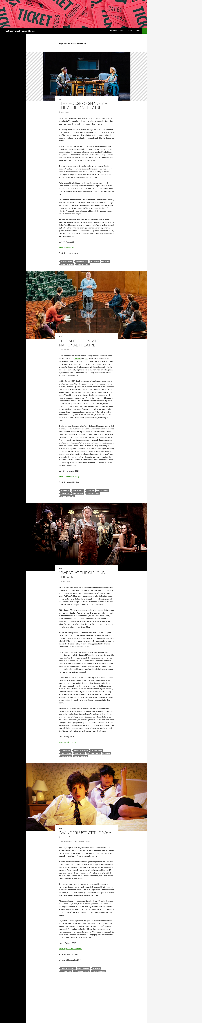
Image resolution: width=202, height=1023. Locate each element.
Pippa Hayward (66, 971)
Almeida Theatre (66, 261)
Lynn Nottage (79, 753)
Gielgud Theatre (96, 750)
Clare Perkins (65, 750)
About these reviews (116, 30)
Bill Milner (90, 490)
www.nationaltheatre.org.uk (70, 476)
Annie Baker (65, 490)
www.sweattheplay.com (68, 742)
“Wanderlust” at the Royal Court (86, 834)
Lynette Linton (66, 753)
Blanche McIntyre (67, 264)
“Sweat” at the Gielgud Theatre (82, 574)
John (86, 358)
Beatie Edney (94, 261)
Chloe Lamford (102, 490)
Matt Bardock (78, 493)
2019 (60, 337)
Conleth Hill (65, 493)
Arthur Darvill (77, 490)
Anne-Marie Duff (81, 261)
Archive (137, 30)
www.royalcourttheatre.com (70, 949)
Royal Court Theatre (82, 971)
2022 (60, 99)
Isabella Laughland (68, 968)
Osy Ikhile (106, 753)
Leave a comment (83, 841)
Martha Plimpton (93, 753)
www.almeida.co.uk (66, 247)
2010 (60, 829)
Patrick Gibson (66, 756)
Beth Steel (105, 261)
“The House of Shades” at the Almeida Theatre (84, 105)
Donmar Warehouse (81, 750)
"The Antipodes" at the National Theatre (82, 342)
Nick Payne (96, 968)
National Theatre (93, 493)
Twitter (129, 30)
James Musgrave (84, 968)
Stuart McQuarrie (83, 264)
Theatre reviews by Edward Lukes (19, 30)
